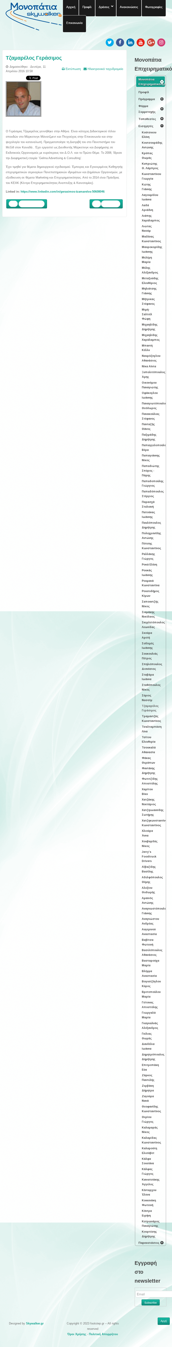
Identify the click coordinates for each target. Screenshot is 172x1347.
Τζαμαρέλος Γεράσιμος (34, 58)
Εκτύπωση (73, 69)
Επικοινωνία (74, 22)
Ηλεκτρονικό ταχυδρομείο (105, 69)
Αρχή (164, 1321)
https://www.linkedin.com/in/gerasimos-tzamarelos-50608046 (63, 191)
